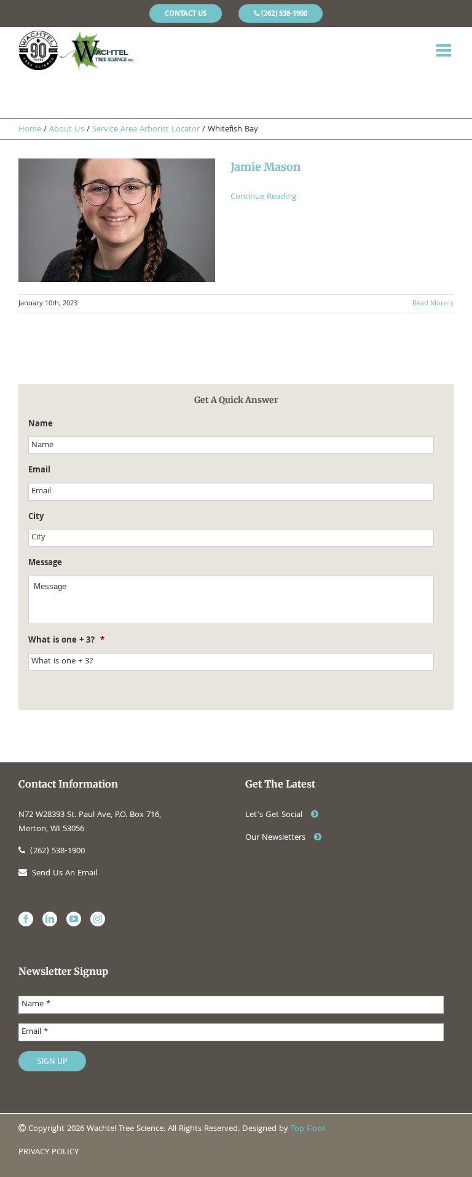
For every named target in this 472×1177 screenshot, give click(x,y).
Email (39, 470)
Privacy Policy (48, 1152)
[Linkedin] (49, 919)
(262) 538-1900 (57, 851)
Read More (429, 304)
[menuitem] (185, 13)
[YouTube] (73, 919)
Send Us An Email (64, 873)
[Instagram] (97, 919)
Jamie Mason (265, 167)
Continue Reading (263, 197)
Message (45, 563)
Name (40, 424)
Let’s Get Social (275, 815)
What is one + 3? (66, 640)
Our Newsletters (276, 838)
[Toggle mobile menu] (445, 50)
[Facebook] (25, 919)
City (36, 517)
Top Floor (308, 1129)
